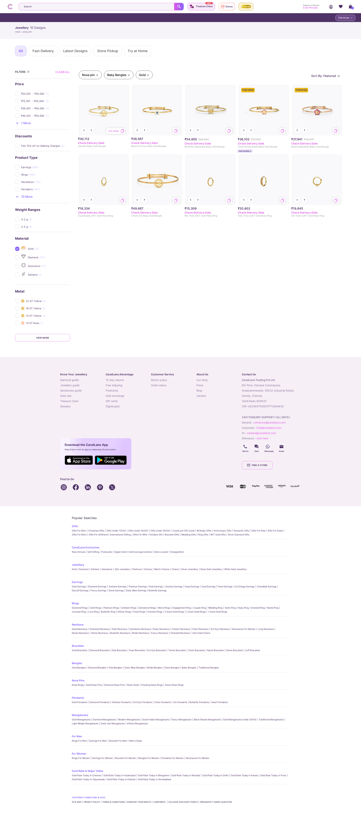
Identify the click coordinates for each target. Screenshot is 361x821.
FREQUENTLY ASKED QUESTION (216, 802)
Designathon (177, 551)
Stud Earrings (208, 586)
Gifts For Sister (275, 530)
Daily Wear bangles (134, 667)
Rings (75, 603)
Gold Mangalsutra (81, 719)
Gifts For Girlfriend (98, 534)
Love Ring (93, 611)
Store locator (161, 551)
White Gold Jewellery (235, 569)
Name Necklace (80, 633)
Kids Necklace (119, 629)
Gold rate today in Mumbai (185, 775)
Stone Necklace (99, 633)
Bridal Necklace (140, 633)
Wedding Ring (215, 607)
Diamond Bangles (97, 667)
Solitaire (95, 569)
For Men (77, 736)
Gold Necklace (79, 629)
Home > (18, 32)
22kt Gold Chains (201, 633)
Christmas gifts (96, 530)
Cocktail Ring (79, 611)
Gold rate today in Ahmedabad (154, 779)
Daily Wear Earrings (136, 590)
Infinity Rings (124, 611)
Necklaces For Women (244, 629)
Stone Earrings (116, 590)
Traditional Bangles (209, 667)
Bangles (77, 663)
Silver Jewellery (189, 569)
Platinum (137, 569)
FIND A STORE (259, 465)
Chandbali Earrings (266, 586)
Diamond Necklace (100, 629)
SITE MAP (76, 802)
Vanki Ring (230, 607)
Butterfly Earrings (158, 590)
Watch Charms (161, 569)
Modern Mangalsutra (129, 719)
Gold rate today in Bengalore (153, 775)
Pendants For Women (172, 758)
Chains (175, 569)
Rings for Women (81, 758)
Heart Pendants (219, 702)
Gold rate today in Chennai (86, 775)
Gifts (75, 526)
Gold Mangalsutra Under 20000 (239, 719)
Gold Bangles (79, 667)
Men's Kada (135, 740)
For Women (79, 753)
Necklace (77, 624)
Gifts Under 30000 (138, 530)
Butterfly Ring (108, 611)
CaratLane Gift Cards (183, 530)
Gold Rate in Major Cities (87, 770)
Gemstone (107, 569)
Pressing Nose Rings (152, 684)
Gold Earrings (79, 586)
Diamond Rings (80, 607)
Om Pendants (180, 702)
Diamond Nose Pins (114, 684)
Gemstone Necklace (140, 629)
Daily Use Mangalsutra (113, 723)
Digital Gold (120, 551)
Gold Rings (95, 607)
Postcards (106, 551)
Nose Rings (78, 684)
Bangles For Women (148, 758)
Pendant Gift (155, 534)
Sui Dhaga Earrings (244, 586)
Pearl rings (139, 611)
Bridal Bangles (154, 667)
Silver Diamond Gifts (238, 534)
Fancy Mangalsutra (181, 719)
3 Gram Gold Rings (174, 611)
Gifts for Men (79, 530)
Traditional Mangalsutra (271, 719)
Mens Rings (164, 607)
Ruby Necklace (161, 629)
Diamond (83, 569)
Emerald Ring (258, 607)
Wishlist (340, 6)
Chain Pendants (162, 702)
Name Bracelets (215, 650)
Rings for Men (79, 740)
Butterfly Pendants (199, 702)
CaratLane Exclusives (85, 547)
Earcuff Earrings (80, 590)
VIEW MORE (42, 337)
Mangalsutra (80, 715)
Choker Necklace (181, 629)
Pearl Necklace (200, 629)
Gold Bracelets (79, 650)
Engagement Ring (181, 607)
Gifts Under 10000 (116, 530)
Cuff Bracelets (252, 650)
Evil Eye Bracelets (156, 650)
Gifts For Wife (140, 534)
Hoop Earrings (192, 586)
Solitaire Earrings (117, 586)
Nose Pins (78, 680)
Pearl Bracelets (137, 650)
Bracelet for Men (118, 740)
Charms (148, 569)
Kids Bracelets (119, 650)
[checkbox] (45, 93)
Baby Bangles (189, 667)
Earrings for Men (98, 740)
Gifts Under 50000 (160, 530)
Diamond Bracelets (99, 650)
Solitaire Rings (128, 607)
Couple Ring (199, 607)
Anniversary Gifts (222, 530)
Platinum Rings (111, 607)
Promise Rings (154, 611)
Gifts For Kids (258, 530)
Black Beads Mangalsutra (207, 719)
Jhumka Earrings (173, 586)
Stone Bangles (172, 667)
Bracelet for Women (125, 758)
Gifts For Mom (79, 534)
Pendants (78, 697)
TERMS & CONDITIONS (113, 802)
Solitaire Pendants (121, 702)
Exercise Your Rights (139, 802)
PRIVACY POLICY (92, 802)
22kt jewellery (122, 569)
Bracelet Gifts (172, 534)
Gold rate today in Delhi (215, 775)
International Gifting (120, 534)
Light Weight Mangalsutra (85, 723)
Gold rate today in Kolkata (121, 779)
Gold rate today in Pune (273, 775)
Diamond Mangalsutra (104, 719)
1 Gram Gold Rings (217, 611)
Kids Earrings (156, 586)
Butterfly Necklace (120, 633)
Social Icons (245, 446)
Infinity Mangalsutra (137, 723)
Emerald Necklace (180, 633)
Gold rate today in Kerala (244, 775)
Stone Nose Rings (174, 684)
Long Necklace (266, 629)
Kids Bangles (115, 667)
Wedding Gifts (188, 534)
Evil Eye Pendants (142, 702)
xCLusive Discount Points (183, 802)
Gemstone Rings (147, 607)
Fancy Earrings (98, 590)
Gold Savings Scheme (140, 551)
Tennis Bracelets (177, 650)
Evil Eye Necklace (220, 629)
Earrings (77, 582)
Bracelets (78, 645)
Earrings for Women (102, 758)
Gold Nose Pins (94, 684)
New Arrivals (78, 551)
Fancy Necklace (159, 633)
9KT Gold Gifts (218, 534)
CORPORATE (159, 802)
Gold (74, 569)
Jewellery (78, 564)
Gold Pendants (79, 702)
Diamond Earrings (97, 586)
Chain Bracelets (196, 650)
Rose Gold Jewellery (211, 569)
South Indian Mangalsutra (155, 719)
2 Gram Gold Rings (196, 611)
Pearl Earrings (225, 586)
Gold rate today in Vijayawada (88, 779)
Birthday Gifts (204, 530)
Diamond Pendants (99, 702)
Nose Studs (133, 684)
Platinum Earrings (138, 586)
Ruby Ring (243, 607)
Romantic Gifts (241, 530)
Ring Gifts (203, 534)
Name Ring (272, 607)
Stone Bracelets (234, 650)
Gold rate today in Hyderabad (119, 775)
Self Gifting (93, 551)
